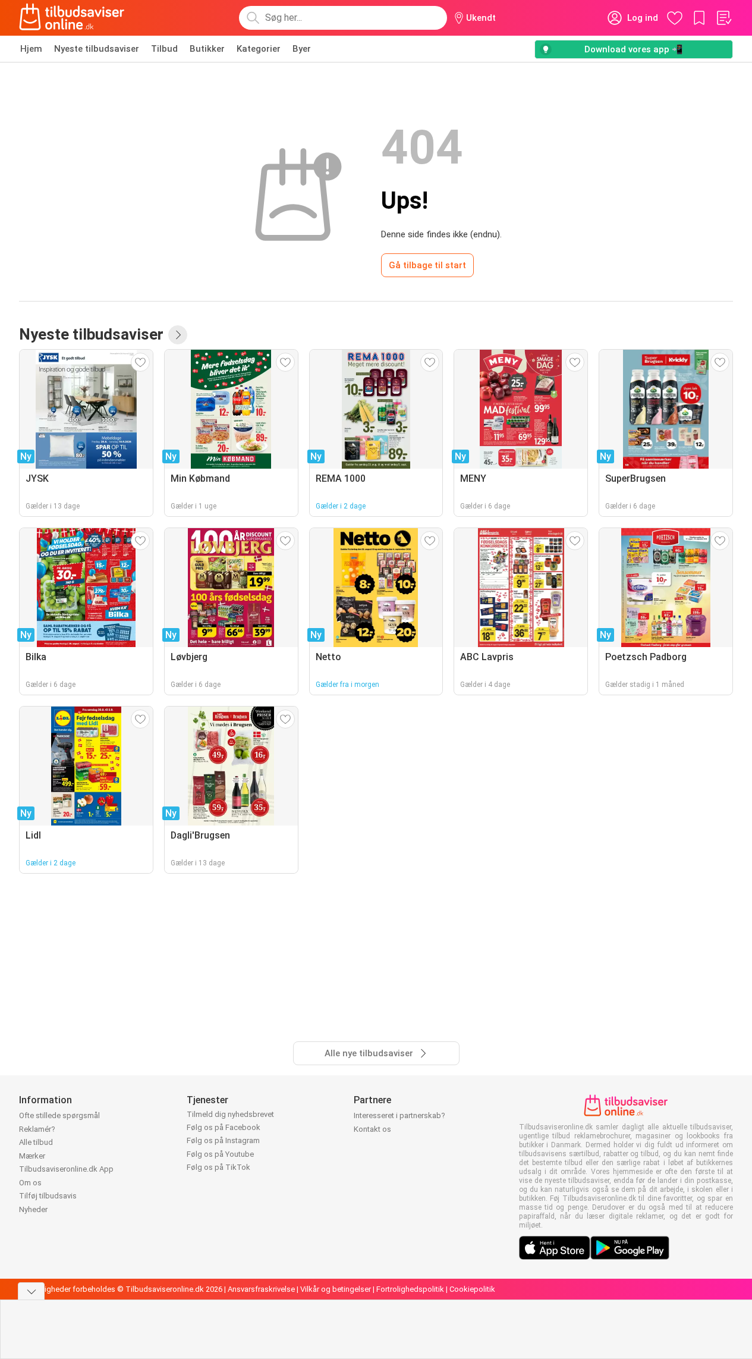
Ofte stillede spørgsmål (59, 1115)
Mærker (32, 1155)
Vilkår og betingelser (335, 1289)
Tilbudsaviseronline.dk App (66, 1169)
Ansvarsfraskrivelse (261, 1289)
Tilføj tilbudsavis (48, 1195)
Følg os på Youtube (220, 1154)
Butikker (207, 48)
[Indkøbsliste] (723, 17)
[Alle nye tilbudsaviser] (177, 334)
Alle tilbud (36, 1142)
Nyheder (33, 1209)
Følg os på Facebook (223, 1127)
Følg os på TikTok (218, 1167)
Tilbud (164, 48)
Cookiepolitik (472, 1289)
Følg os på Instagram (223, 1140)
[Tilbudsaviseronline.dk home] (72, 18)
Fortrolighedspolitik (410, 1289)
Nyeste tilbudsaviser (96, 48)
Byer (301, 48)
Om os (30, 1182)
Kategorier (259, 48)
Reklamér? (37, 1129)
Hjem (31, 48)
